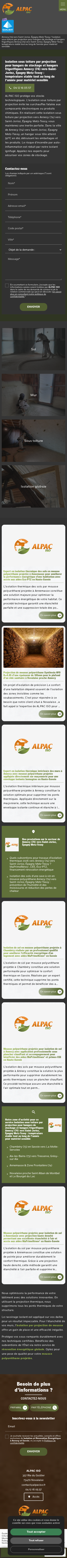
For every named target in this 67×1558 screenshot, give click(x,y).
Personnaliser (36, 1549)
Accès (36, 1496)
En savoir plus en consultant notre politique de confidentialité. (36, 294)
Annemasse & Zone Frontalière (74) (31, 1165)
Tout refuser (36, 1540)
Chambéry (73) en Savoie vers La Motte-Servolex (34, 1148)
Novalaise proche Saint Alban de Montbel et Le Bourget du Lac (35, 1175)
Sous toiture (33, 441)
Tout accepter (36, 1532)
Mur (33, 395)
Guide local (7, 1533)
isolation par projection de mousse (39, 1325)
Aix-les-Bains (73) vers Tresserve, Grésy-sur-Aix (34, 1158)
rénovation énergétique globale (23, 1349)
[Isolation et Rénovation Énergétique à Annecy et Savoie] (17, 9)
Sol (33, 349)
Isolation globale (33, 486)
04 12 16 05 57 (33, 1489)
